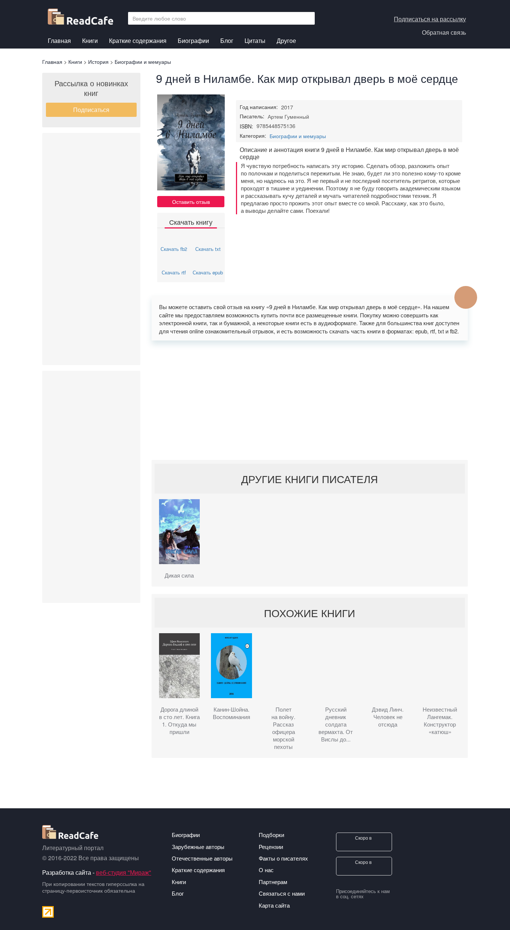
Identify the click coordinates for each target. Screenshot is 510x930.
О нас (266, 870)
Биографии (193, 40)
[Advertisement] (91, 249)
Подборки (271, 835)
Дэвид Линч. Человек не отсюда (388, 717)
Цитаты (255, 40)
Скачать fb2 (174, 248)
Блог (226, 40)
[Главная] (83, 15)
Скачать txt (208, 248)
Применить (306, 18)
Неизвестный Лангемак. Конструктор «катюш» (440, 720)
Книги (90, 41)
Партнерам (273, 882)
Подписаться (91, 109)
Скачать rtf (174, 272)
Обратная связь (444, 32)
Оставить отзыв (191, 201)
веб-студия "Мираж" (123, 872)
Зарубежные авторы (198, 846)
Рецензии (271, 846)
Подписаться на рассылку (430, 19)
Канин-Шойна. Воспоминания (231, 713)
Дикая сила (179, 575)
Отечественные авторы (202, 858)
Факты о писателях (283, 858)
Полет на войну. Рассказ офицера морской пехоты (283, 728)
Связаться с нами (282, 893)
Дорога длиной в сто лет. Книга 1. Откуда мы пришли (179, 720)
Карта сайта (274, 905)
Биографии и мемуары (298, 136)
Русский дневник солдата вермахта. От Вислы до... (335, 724)
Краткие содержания (138, 40)
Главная (59, 40)
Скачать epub (208, 272)
